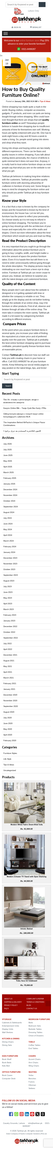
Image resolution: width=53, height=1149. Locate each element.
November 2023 (10, 564)
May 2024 (7, 529)
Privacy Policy (11, 1005)
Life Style (7, 759)
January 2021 (9, 689)
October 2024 (9, 501)
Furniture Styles (10, 753)
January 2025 (9, 484)
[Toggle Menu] (5, 33)
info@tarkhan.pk (35, 1123)
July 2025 (7, 449)
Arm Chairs (33, 1062)
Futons (32, 1082)
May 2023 (7, 598)
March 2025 (8, 472)
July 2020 (7, 718)
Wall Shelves (7, 1032)
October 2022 (9, 632)
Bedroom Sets (35, 1026)
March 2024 (8, 541)
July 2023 (7, 586)
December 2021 (10, 655)
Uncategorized (9, 770)
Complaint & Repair (35, 999)
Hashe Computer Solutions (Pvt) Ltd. (33, 1134)
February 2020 (9, 740)
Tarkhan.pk (16, 355)
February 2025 (9, 478)
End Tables (33, 1048)
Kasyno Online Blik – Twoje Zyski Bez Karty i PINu (24, 408)
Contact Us (31, 1009)
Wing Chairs (34, 1066)
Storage (6, 1019)
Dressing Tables (35, 1032)
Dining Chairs (8, 1042)
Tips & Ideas (45, 101)
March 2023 (8, 609)
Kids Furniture (10, 1056)
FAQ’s (6, 1009)
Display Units (7, 1029)
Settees (32, 1088)
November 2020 (10, 700)
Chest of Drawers (36, 1036)
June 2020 (8, 723)
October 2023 (9, 569)
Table (32, 1042)
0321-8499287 (29, 49)
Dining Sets (7, 1045)
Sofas (31, 1075)
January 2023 (9, 621)
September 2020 (10, 706)
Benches (32, 1078)
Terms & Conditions (35, 1002)
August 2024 (8, 512)
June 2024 (8, 524)
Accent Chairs (34, 1059)
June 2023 (8, 592)
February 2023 (9, 615)
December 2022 (10, 626)
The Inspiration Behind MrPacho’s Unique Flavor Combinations (24, 423)
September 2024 (10, 507)
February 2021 (9, 683)
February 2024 (9, 546)
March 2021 (8, 678)
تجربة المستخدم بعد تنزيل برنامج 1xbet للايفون (22, 431)
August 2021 (8, 661)
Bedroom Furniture (39, 1019)
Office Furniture (11, 1072)
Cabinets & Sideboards (12, 1022)
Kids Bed (6, 1066)
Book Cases (7, 1075)
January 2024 (9, 552)
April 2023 (7, 603)
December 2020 (10, 695)
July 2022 (7, 643)
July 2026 (7, 444)
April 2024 (7, 535)
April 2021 (7, 672)
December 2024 (10, 489)
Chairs (32, 1056)
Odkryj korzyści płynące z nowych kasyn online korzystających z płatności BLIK (23, 415)
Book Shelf (6, 1059)
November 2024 (10, 495)
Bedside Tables (35, 1029)
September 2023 (10, 575)
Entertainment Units (10, 1026)
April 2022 (7, 649)
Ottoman (32, 1085)
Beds (31, 1022)
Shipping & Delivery (13, 1002)
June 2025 (8, 455)
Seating (33, 1072)
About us (8, 999)
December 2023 (10, 558)
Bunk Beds (6, 1062)
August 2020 (8, 712)
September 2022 (10, 638)
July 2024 (7, 518)
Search (8, 386)
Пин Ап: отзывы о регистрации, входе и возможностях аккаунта (20, 401)
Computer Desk (8, 1078)
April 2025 (7, 467)
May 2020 (7, 729)
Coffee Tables (34, 1045)
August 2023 (8, 581)
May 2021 (7, 666)
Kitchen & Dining (11, 1039)
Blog (28, 1005)
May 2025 (7, 461)
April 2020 (7, 735)
